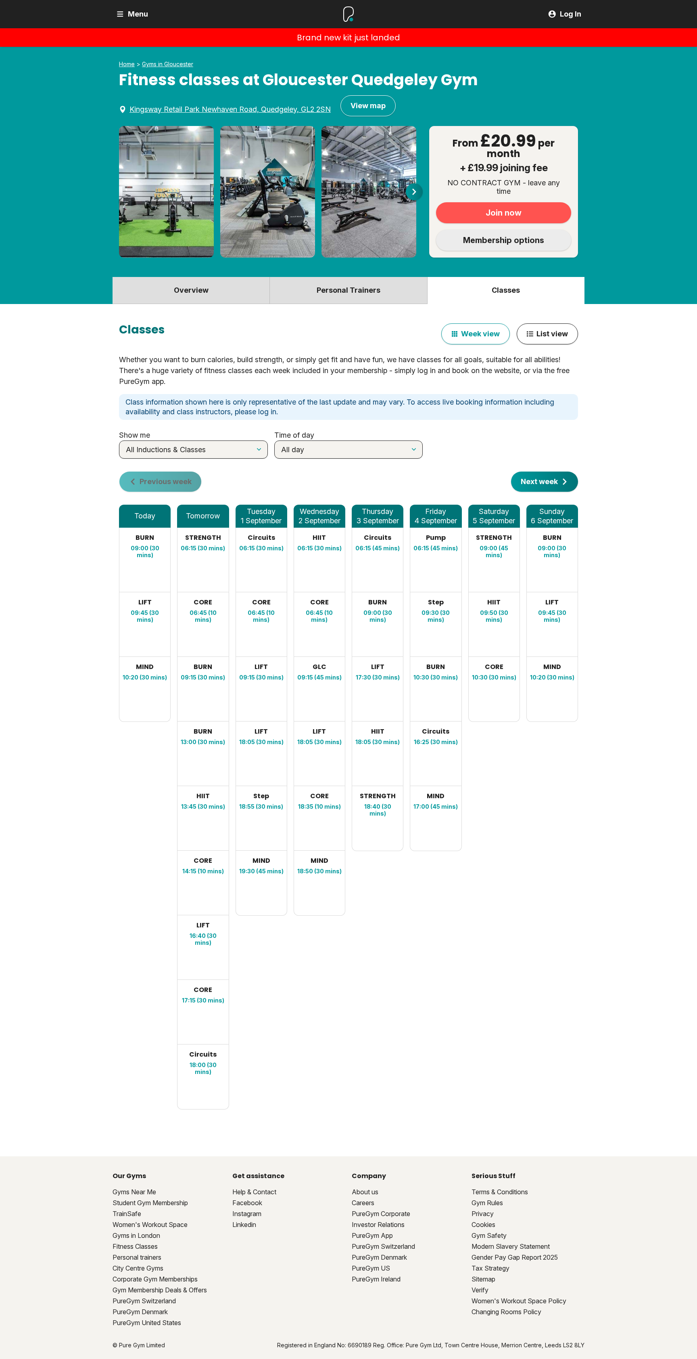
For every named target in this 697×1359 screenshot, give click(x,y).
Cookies (483, 1225)
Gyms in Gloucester (167, 64)
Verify (480, 1290)
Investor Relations (378, 1225)
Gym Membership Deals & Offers (160, 1290)
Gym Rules (487, 1203)
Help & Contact (254, 1192)
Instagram (246, 1214)
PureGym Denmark (140, 1312)
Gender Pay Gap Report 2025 (515, 1257)
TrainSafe (127, 1214)
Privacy (483, 1214)
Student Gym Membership (150, 1203)
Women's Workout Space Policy (519, 1301)
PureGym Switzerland (144, 1301)
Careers (363, 1203)
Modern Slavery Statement (511, 1246)
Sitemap (483, 1279)
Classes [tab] (506, 290)
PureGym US (371, 1268)
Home (127, 64)
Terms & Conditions (500, 1192)
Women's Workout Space (150, 1225)
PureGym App (372, 1235)
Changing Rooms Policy (506, 1312)
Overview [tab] (191, 290)
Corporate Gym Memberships (155, 1279)
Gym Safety (489, 1235)
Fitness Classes (135, 1246)
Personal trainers (137, 1257)
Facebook (247, 1203)
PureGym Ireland (376, 1279)
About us (365, 1192)
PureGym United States (147, 1323)
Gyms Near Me (134, 1192)
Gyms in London (136, 1235)
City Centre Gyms (138, 1268)
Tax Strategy (490, 1268)
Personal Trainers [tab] (348, 290)
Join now (504, 213)
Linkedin (244, 1225)
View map (368, 105)
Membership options (503, 240)
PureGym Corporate (381, 1214)
